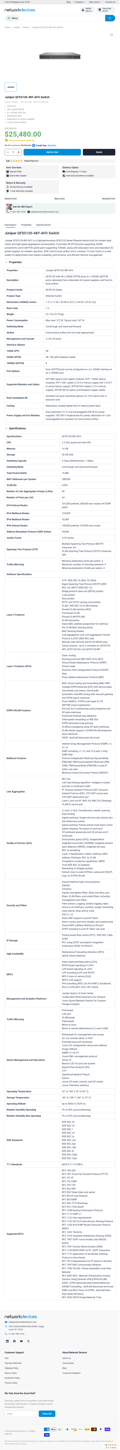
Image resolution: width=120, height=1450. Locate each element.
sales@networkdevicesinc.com (45, 212)
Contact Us (108, 2)
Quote (97, 152)
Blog (68, 2)
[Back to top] (6, 262)
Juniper (16, 27)
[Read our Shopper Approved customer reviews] (109, 1446)
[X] (28, 1362)
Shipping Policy (11, 198)
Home (7, 27)
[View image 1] (11, 87)
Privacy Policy (11, 1404)
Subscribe (46, 1435)
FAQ (6, 1380)
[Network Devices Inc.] (40, 9)
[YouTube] (21, 1362)
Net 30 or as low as (30, 145)
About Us (65, 1380)
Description (10, 224)
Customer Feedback (70, 1395)
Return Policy (58, 198)
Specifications (43, 224)
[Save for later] (109, 34)
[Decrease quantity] (8, 152)
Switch (26, 27)
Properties (26, 224)
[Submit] (108, 18)
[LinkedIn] (7, 1362)
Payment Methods (13, 1385)
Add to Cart (52, 152)
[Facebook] (14, 1362)
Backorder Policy (106, 198)
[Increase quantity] (18, 152)
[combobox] (68, 18)
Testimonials (67, 1385)
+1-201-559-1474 (17, 212)
